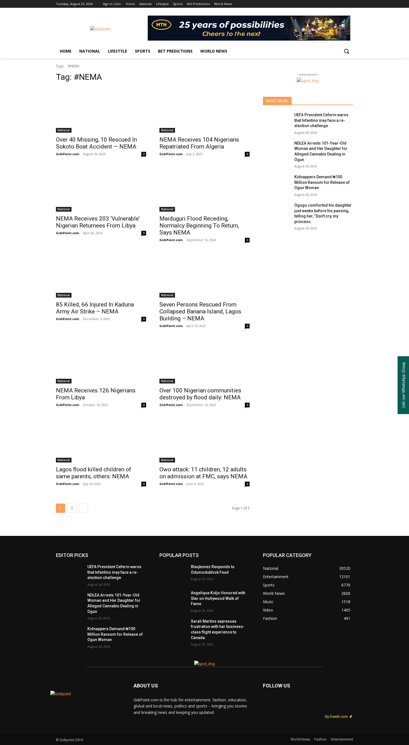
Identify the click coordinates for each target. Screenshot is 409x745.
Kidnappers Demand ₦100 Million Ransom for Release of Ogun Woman (322, 182)
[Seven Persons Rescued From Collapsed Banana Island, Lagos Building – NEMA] (204, 275)
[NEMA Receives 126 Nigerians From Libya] (101, 360)
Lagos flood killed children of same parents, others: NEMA (93, 473)
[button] (346, 51)
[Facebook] (319, 4)
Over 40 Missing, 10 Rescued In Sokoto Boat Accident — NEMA (96, 143)
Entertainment (342, 739)
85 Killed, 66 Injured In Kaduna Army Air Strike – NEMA (95, 308)
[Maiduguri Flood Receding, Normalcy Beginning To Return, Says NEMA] (204, 189)
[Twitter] (334, 4)
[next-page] (83, 508)
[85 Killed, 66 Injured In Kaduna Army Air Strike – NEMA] (101, 275)
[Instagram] (327, 4)
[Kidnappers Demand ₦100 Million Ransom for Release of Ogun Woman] (276, 183)
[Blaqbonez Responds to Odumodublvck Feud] (172, 573)
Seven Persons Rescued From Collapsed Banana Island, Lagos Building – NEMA (200, 311)
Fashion (320, 739)
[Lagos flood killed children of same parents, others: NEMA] (101, 439)
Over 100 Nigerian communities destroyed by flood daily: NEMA (200, 394)
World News (300, 739)
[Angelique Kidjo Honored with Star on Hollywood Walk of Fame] (172, 599)
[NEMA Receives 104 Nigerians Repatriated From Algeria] (204, 110)
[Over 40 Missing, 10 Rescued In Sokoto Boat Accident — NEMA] (101, 110)
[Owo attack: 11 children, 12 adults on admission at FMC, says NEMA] (204, 439)
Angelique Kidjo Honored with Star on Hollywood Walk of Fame (218, 598)
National (64, 130)
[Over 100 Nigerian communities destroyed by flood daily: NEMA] (204, 360)
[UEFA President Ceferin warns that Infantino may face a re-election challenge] (276, 121)
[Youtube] (350, 4)
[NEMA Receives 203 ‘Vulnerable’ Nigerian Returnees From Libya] (101, 189)
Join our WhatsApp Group (403, 385)
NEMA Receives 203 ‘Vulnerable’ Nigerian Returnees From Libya (98, 222)
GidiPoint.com (67, 154)
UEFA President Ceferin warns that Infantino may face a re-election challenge (321, 120)
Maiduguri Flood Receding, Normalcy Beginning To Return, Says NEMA (199, 225)
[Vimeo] (342, 4)
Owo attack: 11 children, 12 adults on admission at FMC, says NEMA (203, 473)
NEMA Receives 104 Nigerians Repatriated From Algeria (199, 143)
